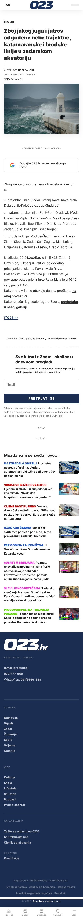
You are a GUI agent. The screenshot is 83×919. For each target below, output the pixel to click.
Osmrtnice (11, 858)
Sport (64, 616)
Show (64, 569)
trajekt (72, 338)
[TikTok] (31, 690)
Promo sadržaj (14, 804)
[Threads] (55, 690)
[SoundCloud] (39, 690)
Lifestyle (10, 788)
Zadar (8, 728)
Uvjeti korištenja (16, 886)
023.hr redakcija (23, 70)
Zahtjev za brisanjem (42, 886)
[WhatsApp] (47, 690)
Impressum (21, 880)
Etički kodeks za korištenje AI (48, 880)
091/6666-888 (31, 679)
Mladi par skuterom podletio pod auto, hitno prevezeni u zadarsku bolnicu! (27, 532)
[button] (8, 5)
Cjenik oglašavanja (17, 842)
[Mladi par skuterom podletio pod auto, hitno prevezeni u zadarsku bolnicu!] (69, 532)
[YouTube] (14, 690)
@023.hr (11, 318)
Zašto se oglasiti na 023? (22, 831)
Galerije (9, 750)
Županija (9, 22)
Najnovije (11, 717)
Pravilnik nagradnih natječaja (34, 893)
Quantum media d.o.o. (47, 901)
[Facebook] (6, 690)
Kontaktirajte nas (16, 837)
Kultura (9, 777)
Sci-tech (10, 794)
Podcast (10, 799)
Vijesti (65, 491)
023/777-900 (13, 673)
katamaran (39, 338)
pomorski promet (57, 338)
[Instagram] (23, 690)
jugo (28, 338)
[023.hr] (41, 5)
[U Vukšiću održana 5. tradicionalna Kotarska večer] (69, 549)
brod (21, 338)
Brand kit (60, 893)
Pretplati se (41, 398)
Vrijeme (9, 745)
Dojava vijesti (66, 886)
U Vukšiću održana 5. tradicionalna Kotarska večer (27, 549)
